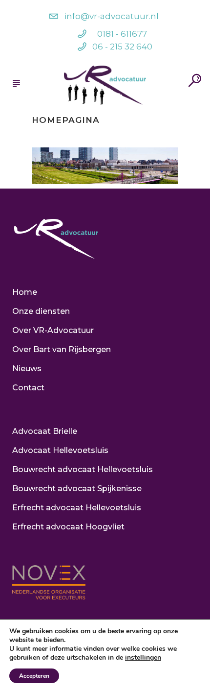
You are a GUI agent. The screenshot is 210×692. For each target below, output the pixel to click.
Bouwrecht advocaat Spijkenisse (77, 488)
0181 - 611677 (122, 34)
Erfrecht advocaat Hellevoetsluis (76, 507)
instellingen (143, 657)
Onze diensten (41, 311)
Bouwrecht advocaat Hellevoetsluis (82, 469)
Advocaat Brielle (44, 431)
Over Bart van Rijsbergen (61, 349)
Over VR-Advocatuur (53, 330)
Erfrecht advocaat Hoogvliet (68, 526)
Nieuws (27, 368)
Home (24, 292)
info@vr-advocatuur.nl (111, 16)
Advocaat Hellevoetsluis (60, 450)
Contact (28, 387)
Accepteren (34, 676)
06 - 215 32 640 (122, 46)
